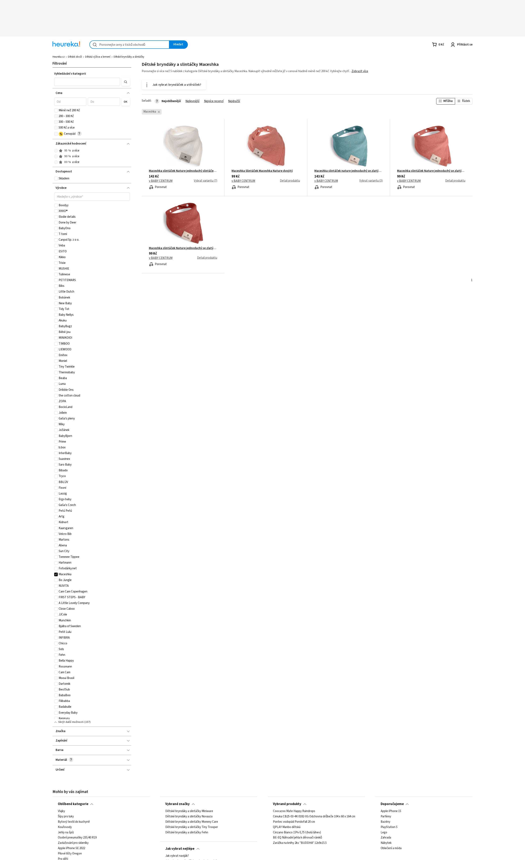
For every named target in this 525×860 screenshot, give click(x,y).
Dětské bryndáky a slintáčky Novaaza (188, 816)
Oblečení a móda (391, 848)
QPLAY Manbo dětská (286, 827)
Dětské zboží (75, 57)
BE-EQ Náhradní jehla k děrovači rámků (297, 838)
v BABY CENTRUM (160, 181)
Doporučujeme (392, 804)
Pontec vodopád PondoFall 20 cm (294, 822)
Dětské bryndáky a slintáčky (129, 57)
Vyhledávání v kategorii (70, 74)
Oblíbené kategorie (73, 804)
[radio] (56, 151)
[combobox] (129, 44)
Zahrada (386, 838)
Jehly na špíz (66, 832)
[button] (87, 82)
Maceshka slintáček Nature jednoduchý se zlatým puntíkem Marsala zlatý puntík (431, 171)
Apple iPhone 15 (391, 811)
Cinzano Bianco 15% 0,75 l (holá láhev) (297, 832)
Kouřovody (65, 827)
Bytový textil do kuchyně (74, 822)
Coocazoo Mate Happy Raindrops (294, 811)
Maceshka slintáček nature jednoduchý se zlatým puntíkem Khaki (348, 171)
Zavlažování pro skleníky (73, 843)
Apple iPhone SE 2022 (71, 848)
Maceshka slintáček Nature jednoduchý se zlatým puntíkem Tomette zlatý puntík (183, 248)
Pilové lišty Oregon (70, 854)
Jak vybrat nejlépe (179, 848)
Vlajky (61, 811)
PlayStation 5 (389, 827)
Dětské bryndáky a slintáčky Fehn (186, 832)
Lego (384, 832)
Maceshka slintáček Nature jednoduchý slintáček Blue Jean (183, 171)
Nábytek (386, 843)
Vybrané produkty (287, 804)
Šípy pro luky (66, 816)
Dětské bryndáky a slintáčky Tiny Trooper (191, 827)
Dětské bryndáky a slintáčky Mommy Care (191, 822)
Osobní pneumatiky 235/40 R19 (77, 838)
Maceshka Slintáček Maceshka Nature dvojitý (262, 171)
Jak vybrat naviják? (177, 856)
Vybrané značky (177, 804)
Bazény (385, 822)
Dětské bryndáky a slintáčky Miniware (189, 811)
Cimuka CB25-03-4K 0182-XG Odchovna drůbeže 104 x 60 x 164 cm (314, 816)
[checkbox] (56, 110)
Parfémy (386, 816)
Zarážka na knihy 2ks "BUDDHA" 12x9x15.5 (300, 843)
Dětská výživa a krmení (97, 57)
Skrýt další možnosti (71, 722)
